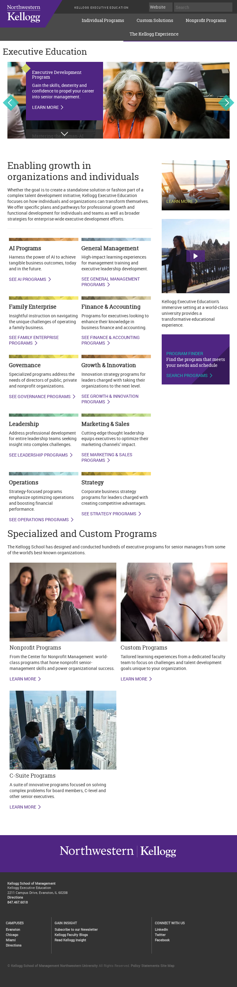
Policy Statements (145, 965)
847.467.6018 (17, 902)
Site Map (167, 965)
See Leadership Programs (38, 455)
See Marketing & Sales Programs (106, 457)
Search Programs (187, 375)
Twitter (160, 934)
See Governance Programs (40, 396)
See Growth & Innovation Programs (110, 399)
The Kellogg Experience (154, 34)
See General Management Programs (110, 282)
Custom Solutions (155, 20)
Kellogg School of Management (31, 883)
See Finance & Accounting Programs (110, 340)
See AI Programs (27, 279)
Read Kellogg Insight (70, 940)
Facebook (162, 940)
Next (226, 103)
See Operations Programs (39, 519)
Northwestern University (156, 857)
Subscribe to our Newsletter (76, 929)
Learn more (45, 107)
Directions (15, 897)
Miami (11, 940)
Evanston (13, 929)
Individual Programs (103, 20)
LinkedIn (161, 929)
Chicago (12, 934)
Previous (11, 103)
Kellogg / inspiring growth (97, 857)
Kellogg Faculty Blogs (71, 934)
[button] (195, 256)
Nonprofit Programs (206, 20)
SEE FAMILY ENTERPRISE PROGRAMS (34, 340)
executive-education (37, 18)
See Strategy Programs (108, 514)
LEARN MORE (23, 679)
